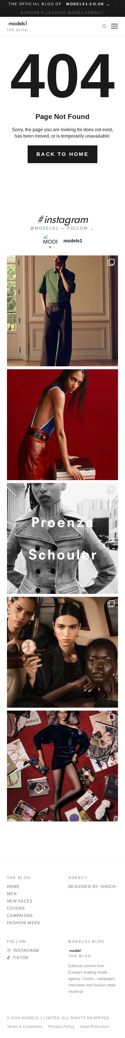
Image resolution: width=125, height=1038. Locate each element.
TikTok (21, 958)
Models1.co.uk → (88, 4)
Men (12, 894)
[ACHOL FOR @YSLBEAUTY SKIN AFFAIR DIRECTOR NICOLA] (62, 652)
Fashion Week (24, 923)
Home (13, 886)
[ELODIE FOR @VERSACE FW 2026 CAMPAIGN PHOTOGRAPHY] (62, 424)
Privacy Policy (61, 1027)
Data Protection (95, 1027)
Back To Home (62, 154)
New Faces (20, 901)
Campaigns (20, 915)
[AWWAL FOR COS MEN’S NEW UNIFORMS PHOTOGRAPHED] (62, 310)
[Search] (104, 26)
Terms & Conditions (25, 1027)
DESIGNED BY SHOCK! (92, 886)
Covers (16, 908)
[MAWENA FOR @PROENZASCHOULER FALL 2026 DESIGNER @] (62, 538)
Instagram (26, 950)
